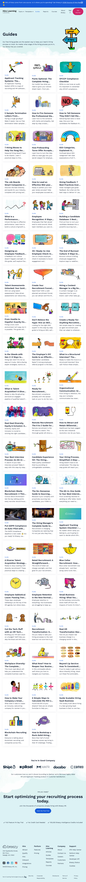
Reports (45, 11)
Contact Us (62, 853)
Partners (61, 863)
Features (37, 850)
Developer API (74, 859)
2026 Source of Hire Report (73, 2)
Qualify (24, 853)
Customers (62, 860)
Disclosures (55, 875)
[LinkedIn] (12, 863)
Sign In (70, 11)
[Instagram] (16, 863)
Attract (24, 850)
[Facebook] (8, 863)
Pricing (24, 867)
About (60, 850)
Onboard (25, 860)
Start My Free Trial (43, 811)
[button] (21, 12)
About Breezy (63, 11)
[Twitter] (4, 863)
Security (30, 875)
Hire (23, 856)
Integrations (26, 863)
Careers (60, 856)
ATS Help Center (75, 850)
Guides (37, 11)
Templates (49, 858)
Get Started (78, 11)
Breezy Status (74, 862)
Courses (54, 11)
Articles (48, 852)
